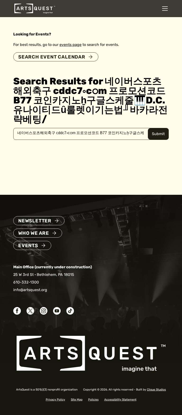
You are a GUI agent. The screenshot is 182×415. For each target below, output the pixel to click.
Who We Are (33, 233)
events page (70, 44)
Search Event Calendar (51, 57)
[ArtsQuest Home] (34, 8)
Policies (93, 399)
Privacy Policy (55, 399)
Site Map (76, 399)
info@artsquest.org (30, 290)
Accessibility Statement (120, 399)
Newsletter (34, 221)
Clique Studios (156, 389)
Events (28, 245)
